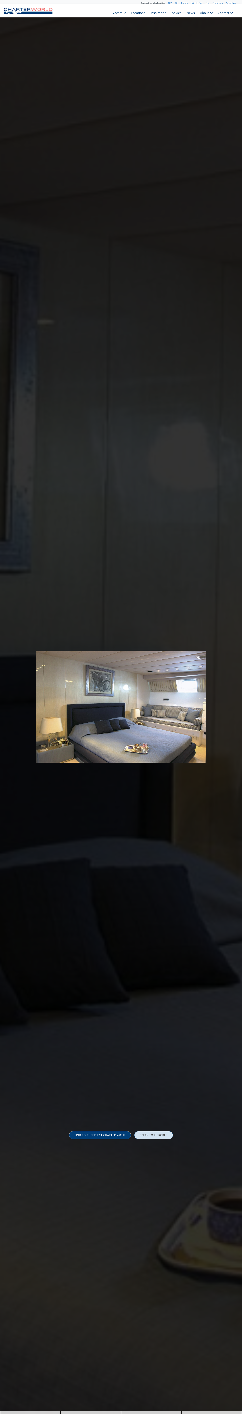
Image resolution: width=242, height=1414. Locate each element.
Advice (176, 12)
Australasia (231, 2)
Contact (223, 12)
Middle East (196, 2)
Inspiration (158, 12)
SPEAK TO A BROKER (154, 1135)
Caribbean (218, 2)
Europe (184, 2)
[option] (121, 707)
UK (176, 2)
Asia (208, 2)
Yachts (117, 12)
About (204, 12)
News (191, 12)
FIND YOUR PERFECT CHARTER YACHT (100, 1135)
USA (170, 2)
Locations (138, 12)
